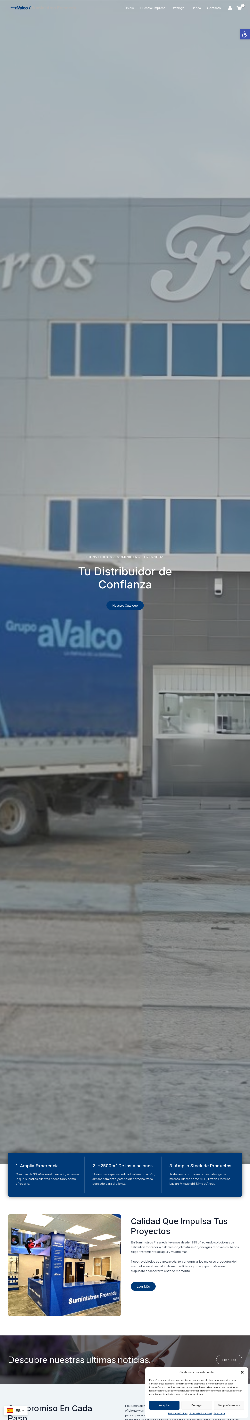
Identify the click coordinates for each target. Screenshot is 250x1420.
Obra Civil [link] (94, 21)
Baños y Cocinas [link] (157, 21)
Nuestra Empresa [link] (152, 8)
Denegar (197, 1405)
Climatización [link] (71, 21)
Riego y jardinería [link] (189, 21)
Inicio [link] (130, 8)
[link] (245, 34)
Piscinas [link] (48, 21)
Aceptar (164, 1405)
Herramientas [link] (218, 21)
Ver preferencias (229, 1405)
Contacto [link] (214, 8)
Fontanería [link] (28, 21)
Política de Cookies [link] (178, 1413)
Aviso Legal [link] (219, 1413)
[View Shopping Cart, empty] (239, 8)
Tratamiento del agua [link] (123, 21)
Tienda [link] (196, 8)
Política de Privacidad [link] (200, 1413)
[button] (242, 1372)
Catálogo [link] (178, 8)
